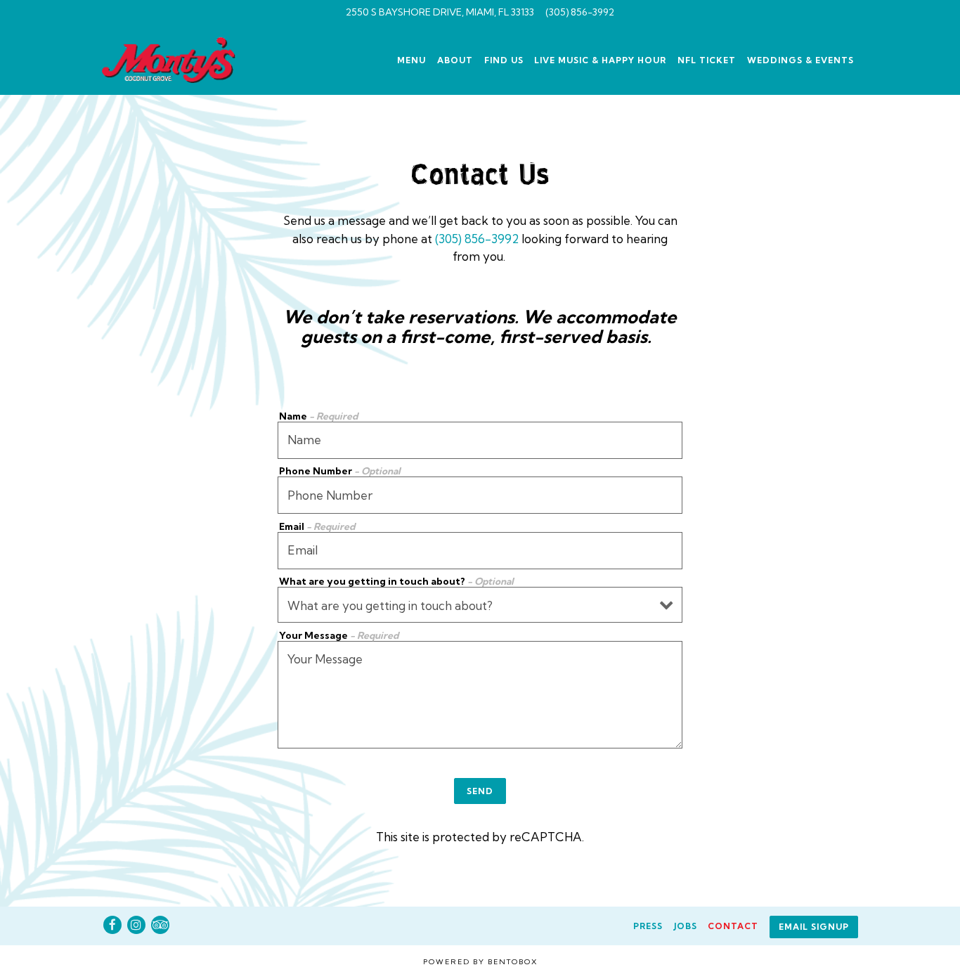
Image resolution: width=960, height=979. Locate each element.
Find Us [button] (504, 60)
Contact (733, 926)
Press (648, 926)
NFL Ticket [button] (706, 60)
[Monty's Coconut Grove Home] (177, 59)
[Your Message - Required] (480, 694)
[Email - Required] (480, 550)
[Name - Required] (480, 440)
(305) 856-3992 (579, 12)
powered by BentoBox (480, 961)
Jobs (685, 926)
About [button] (455, 60)
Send (480, 791)
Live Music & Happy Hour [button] (600, 60)
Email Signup (814, 926)
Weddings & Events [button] (800, 60)
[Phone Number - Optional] (480, 495)
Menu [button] (411, 60)
